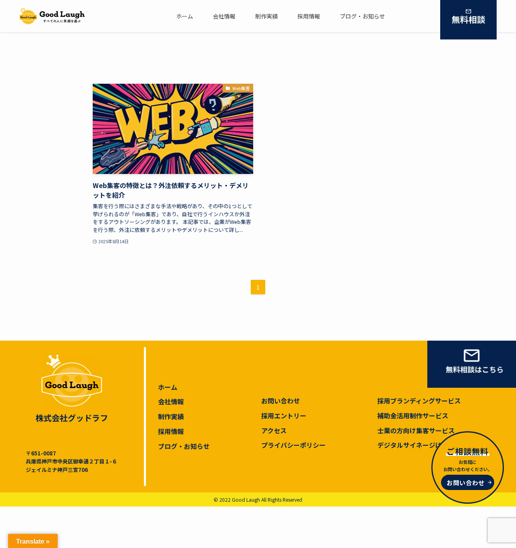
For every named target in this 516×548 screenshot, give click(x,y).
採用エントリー (283, 415)
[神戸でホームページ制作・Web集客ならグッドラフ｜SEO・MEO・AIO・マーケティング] (52, 16)
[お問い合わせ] (468, 19)
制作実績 (171, 416)
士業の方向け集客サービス (416, 430)
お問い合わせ (280, 400)
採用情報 (171, 431)
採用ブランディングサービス (419, 400)
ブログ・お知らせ (184, 446)
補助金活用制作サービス (412, 415)
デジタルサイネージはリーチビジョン (432, 445)
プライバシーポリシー (293, 445)
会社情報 (171, 401)
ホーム (167, 387)
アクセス (274, 430)
